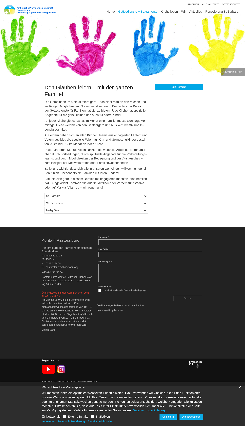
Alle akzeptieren (191, 416)
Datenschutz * (105, 286)
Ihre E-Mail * (104, 249)
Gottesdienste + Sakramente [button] (137, 11)
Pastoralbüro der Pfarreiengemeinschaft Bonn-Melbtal (67, 249)
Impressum (48, 421)
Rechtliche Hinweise (100, 421)
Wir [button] (183, 11)
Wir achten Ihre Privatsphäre (63, 387)
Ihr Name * (103, 237)
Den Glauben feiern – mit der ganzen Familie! (89, 90)
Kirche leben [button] (169, 11)
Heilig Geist (53, 210)
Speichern (168, 416)
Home (110, 11)
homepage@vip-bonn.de (110, 310)
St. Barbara (53, 195)
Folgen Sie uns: (50, 360)
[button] (220, 12)
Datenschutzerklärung (149, 410)
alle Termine (179, 86)
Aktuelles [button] (195, 11)
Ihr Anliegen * (105, 261)
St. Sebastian (54, 203)
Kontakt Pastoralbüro (60, 240)
